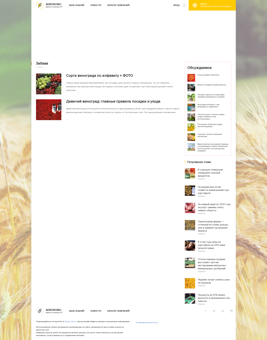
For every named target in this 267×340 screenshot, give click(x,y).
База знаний (76, 5)
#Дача (215, 5)
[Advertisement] (133, 33)
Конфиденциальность (147, 322)
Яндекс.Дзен (70, 321)
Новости (95, 5)
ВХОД (177, 5)
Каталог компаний (118, 5)
